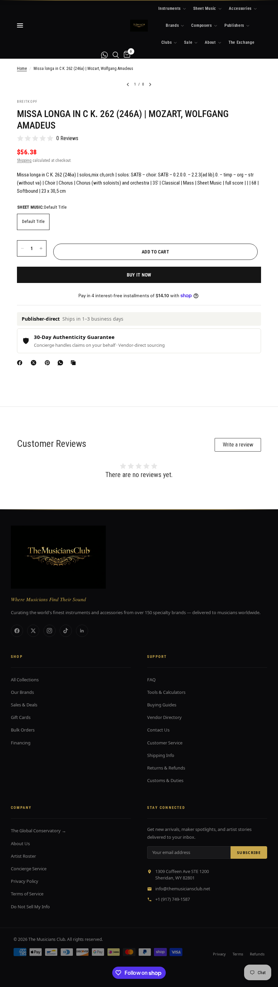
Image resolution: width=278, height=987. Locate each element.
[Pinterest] (49, 363)
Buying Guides (161, 705)
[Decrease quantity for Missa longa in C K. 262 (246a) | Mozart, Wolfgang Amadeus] (22, 248)
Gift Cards (21, 717)
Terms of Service (27, 894)
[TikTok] (66, 631)
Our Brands (22, 692)
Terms (238, 953)
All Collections (25, 680)
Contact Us (158, 730)
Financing (21, 743)
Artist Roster (23, 856)
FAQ (151, 680)
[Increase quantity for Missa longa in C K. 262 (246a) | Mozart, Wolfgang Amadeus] (41, 248)
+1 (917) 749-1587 (172, 899)
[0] (125, 55)
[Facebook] (21, 363)
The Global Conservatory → (38, 831)
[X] (35, 363)
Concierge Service (28, 869)
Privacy (219, 953)
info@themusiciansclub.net (182, 889)
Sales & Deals (24, 705)
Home (22, 68)
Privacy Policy (24, 881)
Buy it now (139, 275)
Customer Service (164, 743)
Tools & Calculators (166, 692)
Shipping (24, 160)
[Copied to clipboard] (75, 363)
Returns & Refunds (166, 768)
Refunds (257, 953)
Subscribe (249, 852)
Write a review (238, 444)
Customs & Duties (165, 780)
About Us (20, 843)
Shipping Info (160, 755)
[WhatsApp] (62, 363)
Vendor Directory (164, 717)
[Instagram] (49, 631)
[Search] (115, 55)
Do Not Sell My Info (30, 907)
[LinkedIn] (82, 631)
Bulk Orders (23, 730)
